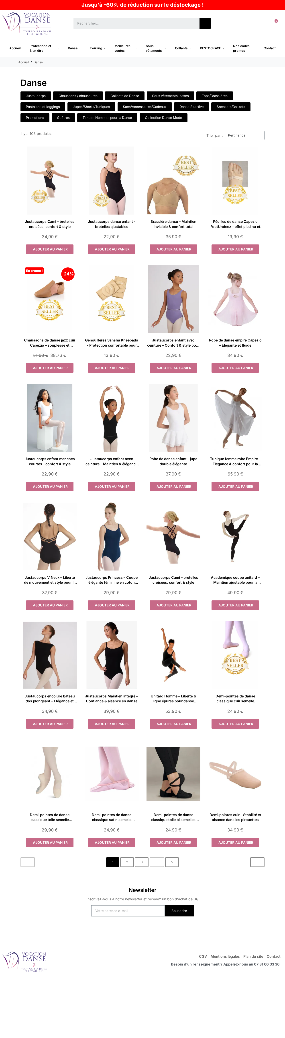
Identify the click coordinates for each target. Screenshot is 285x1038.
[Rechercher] (205, 23)
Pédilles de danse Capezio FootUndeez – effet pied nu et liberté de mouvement (235, 226)
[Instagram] (151, 933)
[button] (274, 23)
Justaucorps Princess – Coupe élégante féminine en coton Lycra (112, 582)
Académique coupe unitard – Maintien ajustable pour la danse (235, 582)
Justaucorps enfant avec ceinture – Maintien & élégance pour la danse (112, 464)
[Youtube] (133, 933)
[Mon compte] (260, 23)
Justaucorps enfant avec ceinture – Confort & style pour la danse (173, 345)
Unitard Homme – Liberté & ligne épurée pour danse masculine (173, 701)
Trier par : (214, 135)
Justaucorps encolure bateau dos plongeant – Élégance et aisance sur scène (50, 701)
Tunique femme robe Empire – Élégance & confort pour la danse (235, 464)
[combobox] (133, 23)
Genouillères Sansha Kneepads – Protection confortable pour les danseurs (111, 345)
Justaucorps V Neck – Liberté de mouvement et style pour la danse (49, 582)
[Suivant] (257, 862)
